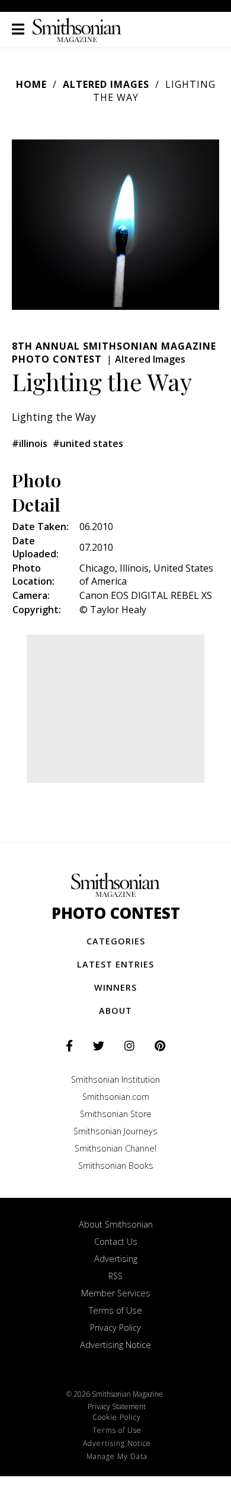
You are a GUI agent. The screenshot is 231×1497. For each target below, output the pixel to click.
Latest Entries (115, 964)
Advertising (115, 1258)
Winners (115, 987)
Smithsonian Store (116, 1113)
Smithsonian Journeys (115, 1131)
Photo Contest (116, 913)
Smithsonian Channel (115, 1148)
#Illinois (29, 443)
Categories (115, 941)
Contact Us (115, 1241)
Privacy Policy (115, 1327)
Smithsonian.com (115, 1096)
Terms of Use (115, 1310)
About (115, 1010)
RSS (115, 1276)
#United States (88, 443)
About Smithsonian (116, 1224)
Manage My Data (116, 1456)
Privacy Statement (117, 1406)
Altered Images (106, 84)
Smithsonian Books (115, 1165)
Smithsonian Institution (115, 1079)
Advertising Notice (115, 1344)
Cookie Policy (116, 1417)
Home (31, 84)
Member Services (115, 1293)
